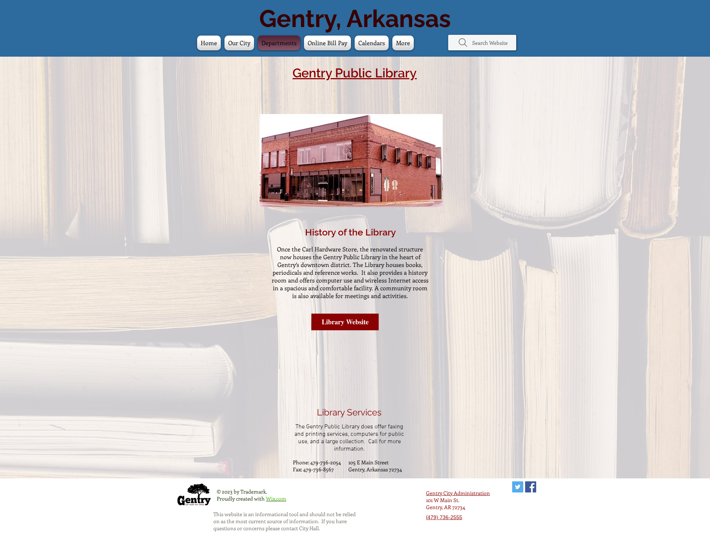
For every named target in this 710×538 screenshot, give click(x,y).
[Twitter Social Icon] (517, 486)
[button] (371, 43)
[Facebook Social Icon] (530, 486)
